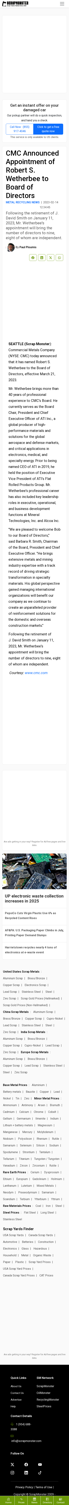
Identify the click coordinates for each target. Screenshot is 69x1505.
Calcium (24, 1112)
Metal (24, 1255)
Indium (54, 1118)
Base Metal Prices (15, 1085)
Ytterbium (40, 1199)
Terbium (25, 1199)
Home (8, 1502)
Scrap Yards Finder (18, 1229)
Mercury (27, 1132)
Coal (38, 1206)
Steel (48, 991)
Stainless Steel (31, 991)
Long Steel (47, 1212)
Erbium (7, 1179)
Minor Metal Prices (46, 1098)
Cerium (35, 1172)
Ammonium (10, 1105)
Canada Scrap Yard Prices (19, 1275)
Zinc (26, 1098)
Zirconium (38, 1165)
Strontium (28, 1152)
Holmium (56, 1179)
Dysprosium (51, 1172)
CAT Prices (46, 1275)
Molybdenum (45, 1132)
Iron (48, 1206)
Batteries (27, 1242)
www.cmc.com (36, 673)
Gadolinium (39, 1179)
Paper (6, 1262)
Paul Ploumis (27, 247)
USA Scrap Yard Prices (17, 1268)
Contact (61, 1502)
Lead (57, 1091)
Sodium (54, 1145)
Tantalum (44, 1152)
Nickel (7, 1098)
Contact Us (17, 1393)
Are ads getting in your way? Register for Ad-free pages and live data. (34, 843)
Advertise (16, 1399)
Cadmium (9, 1112)
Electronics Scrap (35, 985)
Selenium (25, 1145)
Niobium (8, 1138)
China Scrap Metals (16, 1012)
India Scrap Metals (33, 1032)
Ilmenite (40, 1118)
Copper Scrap (11, 985)
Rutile (55, 1138)
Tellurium (8, 1159)
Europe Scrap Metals (34, 1052)
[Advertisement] (34, 54)
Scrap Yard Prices (40, 1262)
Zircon (24, 1165)
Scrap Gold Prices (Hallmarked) (40, 998)
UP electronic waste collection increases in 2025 (34, 899)
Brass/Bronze (36, 978)
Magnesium (45, 1125)
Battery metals (12, 1091)
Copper (44, 1091)
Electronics (10, 1248)
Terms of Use (43, 1487)
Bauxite (30, 1091)
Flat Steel (30, 1212)
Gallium (7, 1118)
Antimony (27, 1105)
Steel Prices (11, 1212)
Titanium (24, 1159)
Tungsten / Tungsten (46, 1159)
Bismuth (55, 1105)
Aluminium (38, 1085)
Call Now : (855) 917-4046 (19, 129)
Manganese (10, 1132)
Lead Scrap (10, 991)
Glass (25, 1248)
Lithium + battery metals (18, 1125)
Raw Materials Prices (17, 1206)
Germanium (24, 1118)
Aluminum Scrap (13, 978)
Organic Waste (42, 1255)
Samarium (9, 1145)
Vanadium (9, 1165)
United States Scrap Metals (21, 971)
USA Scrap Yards (13, 1235)
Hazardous (40, 1248)
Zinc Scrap (9, 998)
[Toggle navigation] (62, 3)
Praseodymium (27, 1192)
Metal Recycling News (23, 202)
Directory (47, 1502)
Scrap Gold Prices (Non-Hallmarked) (25, 1005)
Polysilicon (25, 1138)
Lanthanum (9, 1185)
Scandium (9, 1199)
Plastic (19, 1262)
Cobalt (52, 1112)
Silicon (40, 1145)
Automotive (10, 1242)
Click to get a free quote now (48, 129)
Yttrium (55, 1199)
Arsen (41, 1105)
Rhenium (42, 1138)
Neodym (8, 1192)
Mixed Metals (45, 1185)
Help (13, 1406)
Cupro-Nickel (55, 1018)
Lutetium (26, 1185)
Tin (17, 1098)
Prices (21, 1502)
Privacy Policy (24, 1487)
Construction (46, 1242)
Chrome (38, 1112)
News (34, 1502)
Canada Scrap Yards (40, 1235)
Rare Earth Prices (14, 1172)
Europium (22, 1179)
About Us (16, 1386)
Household (9, 1255)
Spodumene (10, 1152)
